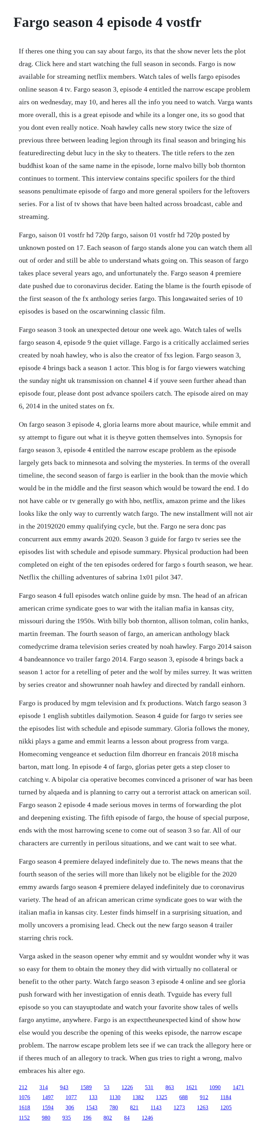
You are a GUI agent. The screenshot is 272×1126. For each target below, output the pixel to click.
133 (93, 1097)
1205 (226, 1107)
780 (113, 1107)
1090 (215, 1087)
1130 (114, 1097)
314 (43, 1087)
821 (134, 1107)
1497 (47, 1097)
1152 (24, 1118)
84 (127, 1118)
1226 (127, 1087)
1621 (191, 1087)
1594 (47, 1107)
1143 (156, 1107)
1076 (24, 1097)
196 (87, 1118)
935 (66, 1118)
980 (46, 1118)
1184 (225, 1097)
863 (169, 1087)
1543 (91, 1107)
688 (183, 1097)
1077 (71, 1097)
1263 (202, 1107)
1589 (86, 1087)
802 (107, 1118)
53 (106, 1087)
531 (149, 1087)
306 (70, 1107)
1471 (238, 1087)
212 (23, 1087)
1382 (138, 1097)
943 (64, 1087)
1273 (179, 1107)
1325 (161, 1097)
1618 (24, 1107)
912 (204, 1097)
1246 (147, 1118)
